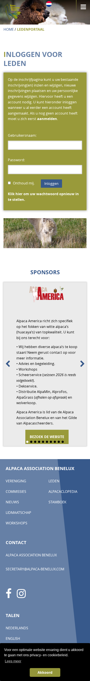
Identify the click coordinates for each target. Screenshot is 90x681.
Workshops (16, 541)
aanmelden (47, 118)
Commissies (16, 509)
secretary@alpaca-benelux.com (35, 587)
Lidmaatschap (18, 530)
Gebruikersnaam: (22, 135)
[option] (45, 373)
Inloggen (51, 183)
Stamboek (57, 520)
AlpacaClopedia (62, 509)
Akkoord (45, 672)
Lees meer (13, 661)
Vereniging (16, 499)
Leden (53, 499)
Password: (16, 159)
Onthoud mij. (24, 183)
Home (8, 29)
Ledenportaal (30, 29)
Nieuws (12, 520)
